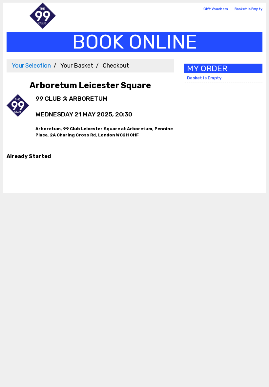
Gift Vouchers (215, 9)
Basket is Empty (248, 9)
